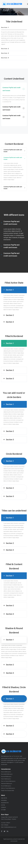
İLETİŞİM (3, 809)
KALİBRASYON (4, 802)
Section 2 (5, 48)
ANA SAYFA (4, 798)
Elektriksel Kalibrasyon (6, 783)
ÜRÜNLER (3, 807)
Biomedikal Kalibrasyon (7, 774)
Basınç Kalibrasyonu (6, 771)
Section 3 (5, 53)
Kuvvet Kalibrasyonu (6, 785)
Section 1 (5, 27)
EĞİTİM (3, 805)
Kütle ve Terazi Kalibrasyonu (8, 788)
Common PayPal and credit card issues (11, 89)
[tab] (14, 27)
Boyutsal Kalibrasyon (6, 776)
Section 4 (5, 58)
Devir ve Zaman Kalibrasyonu (8, 781)
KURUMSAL (4, 800)
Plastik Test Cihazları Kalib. (7, 790)
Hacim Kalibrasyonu (6, 778)
